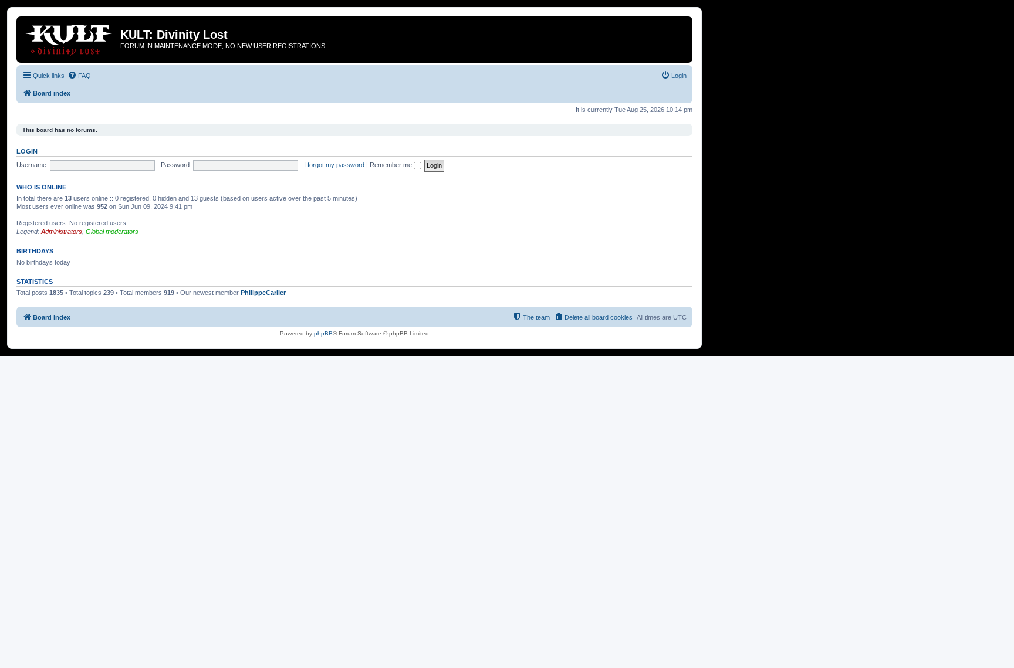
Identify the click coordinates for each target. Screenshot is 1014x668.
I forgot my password (334, 164)
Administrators (61, 231)
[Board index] (69, 38)
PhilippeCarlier (263, 292)
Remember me (392, 164)
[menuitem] (79, 76)
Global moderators (112, 231)
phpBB (323, 333)
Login (27, 151)
